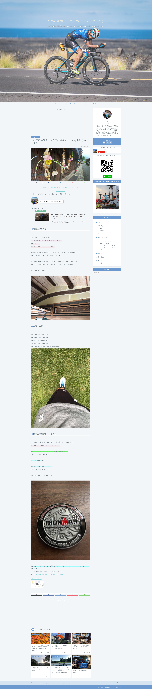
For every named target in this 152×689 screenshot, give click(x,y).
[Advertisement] (61, 121)
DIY (101, 228)
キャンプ (100, 260)
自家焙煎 (102, 230)
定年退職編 (101, 257)
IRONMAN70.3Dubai (105, 243)
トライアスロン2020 (36, 137)
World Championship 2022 (107, 247)
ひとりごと (101, 222)
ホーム (57, 103)
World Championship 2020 (107, 245)
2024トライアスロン (105, 240)
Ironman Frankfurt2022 (106, 242)
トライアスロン (102, 237)
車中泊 (101, 263)
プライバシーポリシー (76, 103)
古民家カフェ (102, 226)
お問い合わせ (95, 103)
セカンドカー (102, 234)
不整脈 (100, 253)
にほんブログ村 (60, 191)
